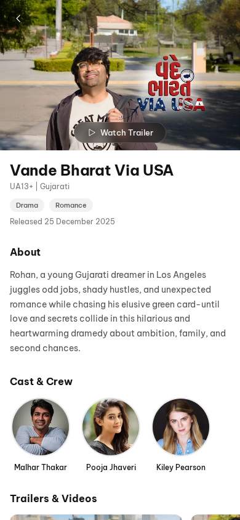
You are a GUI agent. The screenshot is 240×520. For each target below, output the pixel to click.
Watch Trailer (126, 132)
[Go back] (18, 18)
